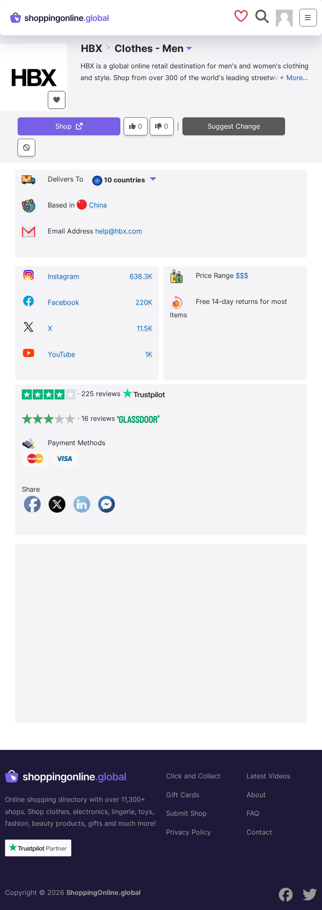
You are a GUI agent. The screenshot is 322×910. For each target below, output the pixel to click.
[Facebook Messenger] (106, 510)
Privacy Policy (188, 832)
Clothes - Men (149, 48)
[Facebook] (33, 510)
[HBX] (33, 76)
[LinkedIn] (82, 510)
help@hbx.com (118, 231)
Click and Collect (193, 776)
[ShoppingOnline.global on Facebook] (286, 895)
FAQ (253, 813)
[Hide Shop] (26, 148)
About (256, 795)
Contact (259, 832)
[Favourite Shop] (56, 100)
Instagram (63, 276)
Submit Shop (186, 813)
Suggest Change (234, 126)
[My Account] (284, 17)
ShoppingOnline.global (103, 892)
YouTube (61, 354)
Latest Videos (268, 776)
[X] (58, 510)
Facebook (63, 302)
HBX (91, 48)
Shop (65, 126)
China (98, 205)
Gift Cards (182, 795)
